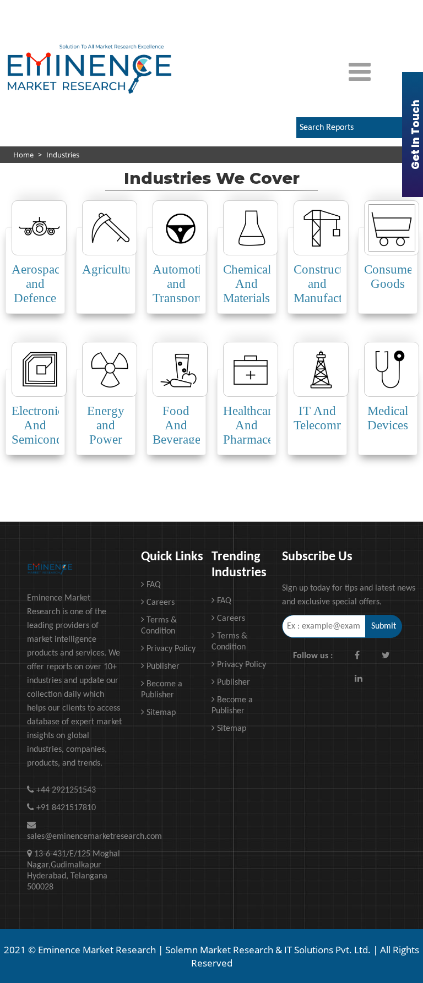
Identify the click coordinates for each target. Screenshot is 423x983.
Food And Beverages (179, 425)
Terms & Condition (159, 626)
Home (23, 155)
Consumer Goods (390, 277)
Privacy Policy (170, 649)
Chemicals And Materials (249, 284)
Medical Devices (387, 418)
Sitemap (160, 712)
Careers (159, 602)
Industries (62, 155)
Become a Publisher (161, 690)
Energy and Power (105, 425)
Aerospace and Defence (39, 284)
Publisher (162, 666)
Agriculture (111, 269)
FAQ (152, 585)
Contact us (246, 8)
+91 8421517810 (254, 26)
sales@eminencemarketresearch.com (75, 836)
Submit (383, 626)
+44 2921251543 (315, 8)
